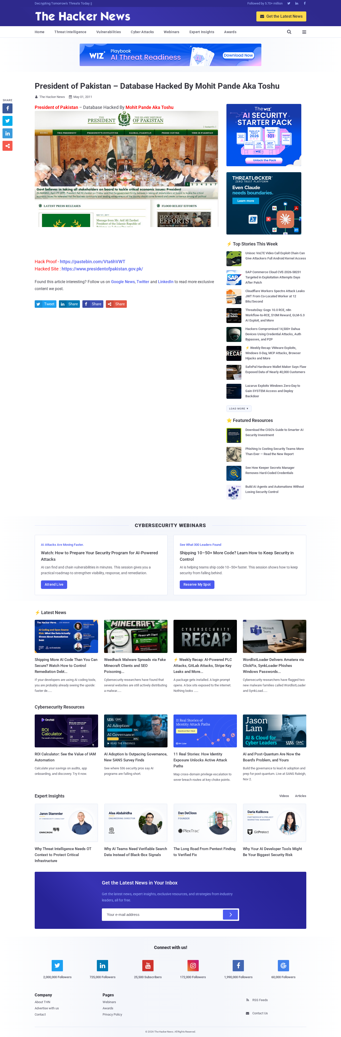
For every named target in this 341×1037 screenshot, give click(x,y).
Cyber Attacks (142, 32)
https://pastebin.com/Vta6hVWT (92, 261)
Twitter (143, 281)
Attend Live (54, 584)
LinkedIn (165, 281)
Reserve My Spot (197, 584)
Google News (123, 281)
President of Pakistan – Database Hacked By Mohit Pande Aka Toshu (157, 86)
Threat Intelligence (70, 32)
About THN (42, 1002)
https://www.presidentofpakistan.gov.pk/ (102, 268)
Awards (230, 32)
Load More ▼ (239, 408)
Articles (300, 796)
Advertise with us (47, 1008)
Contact (40, 1014)
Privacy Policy (112, 1014)
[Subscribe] (230, 915)
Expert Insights (201, 32)
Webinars (171, 32)
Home (39, 32)
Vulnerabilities (108, 32)
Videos (284, 796)
